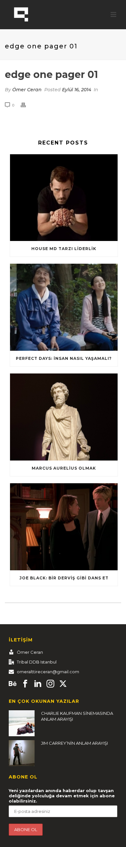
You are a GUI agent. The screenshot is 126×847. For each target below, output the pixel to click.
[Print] (26, 105)
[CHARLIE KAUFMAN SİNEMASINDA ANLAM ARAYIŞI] (22, 723)
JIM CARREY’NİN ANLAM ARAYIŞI (74, 743)
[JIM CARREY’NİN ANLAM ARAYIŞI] (22, 753)
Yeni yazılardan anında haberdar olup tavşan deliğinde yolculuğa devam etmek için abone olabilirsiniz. (62, 795)
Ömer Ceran (27, 90)
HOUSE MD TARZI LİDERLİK (63, 248)
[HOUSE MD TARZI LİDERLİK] (64, 197)
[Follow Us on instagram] (50, 684)
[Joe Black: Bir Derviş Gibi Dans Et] (64, 526)
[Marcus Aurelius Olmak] (64, 417)
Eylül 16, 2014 (76, 90)
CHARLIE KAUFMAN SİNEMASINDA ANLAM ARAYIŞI (77, 716)
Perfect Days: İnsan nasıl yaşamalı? (64, 358)
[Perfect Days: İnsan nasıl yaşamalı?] (64, 307)
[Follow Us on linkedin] (38, 684)
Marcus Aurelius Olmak (64, 468)
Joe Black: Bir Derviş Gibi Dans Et (64, 577)
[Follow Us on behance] (12, 684)
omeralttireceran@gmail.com (48, 671)
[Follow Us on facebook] (25, 684)
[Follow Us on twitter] (63, 684)
